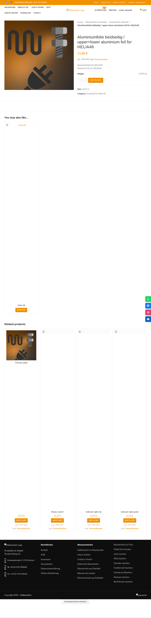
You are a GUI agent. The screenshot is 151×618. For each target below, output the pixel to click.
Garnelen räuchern (122, 563)
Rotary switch (57, 512)
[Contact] (148, 319)
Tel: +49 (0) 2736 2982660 (17, 567)
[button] (21, 520)
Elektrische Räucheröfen (88, 564)
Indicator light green (130, 512)
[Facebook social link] (84, 2)
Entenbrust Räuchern (123, 573)
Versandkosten (101, 59)
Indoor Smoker (84, 555)
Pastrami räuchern (121, 577)
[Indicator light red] (94, 419)
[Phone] (148, 299)
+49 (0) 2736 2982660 (40, 2)
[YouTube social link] (90, 2)
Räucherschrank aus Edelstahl (90, 578)
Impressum (45, 559)
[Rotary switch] (57, 419)
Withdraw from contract (75, 602)
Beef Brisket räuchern (123, 582)
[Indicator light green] (130, 419)
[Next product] (84, 30)
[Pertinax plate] (21, 345)
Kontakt (44, 550)
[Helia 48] (21, 213)
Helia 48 (21, 305)
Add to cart (95, 80)
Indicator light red (93, 512)
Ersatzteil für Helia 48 (118, 22)
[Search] (135, 10)
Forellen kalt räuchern (123, 568)
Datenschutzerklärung (50, 569)
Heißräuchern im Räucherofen (90, 550)
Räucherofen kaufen (86, 573)
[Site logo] (76, 10)
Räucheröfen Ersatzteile (96, 22)
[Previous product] (78, 30)
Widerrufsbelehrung (50, 573)
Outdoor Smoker (84, 559)
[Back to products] (81, 30)
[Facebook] (148, 306)
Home (80, 22)
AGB (43, 555)
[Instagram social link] (87, 2)
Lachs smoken (120, 554)
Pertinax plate (21, 363)
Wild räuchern (120, 559)
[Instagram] (148, 312)
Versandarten (47, 564)
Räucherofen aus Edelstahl (88, 569)
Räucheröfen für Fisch (123, 545)
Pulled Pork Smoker (122, 549)
